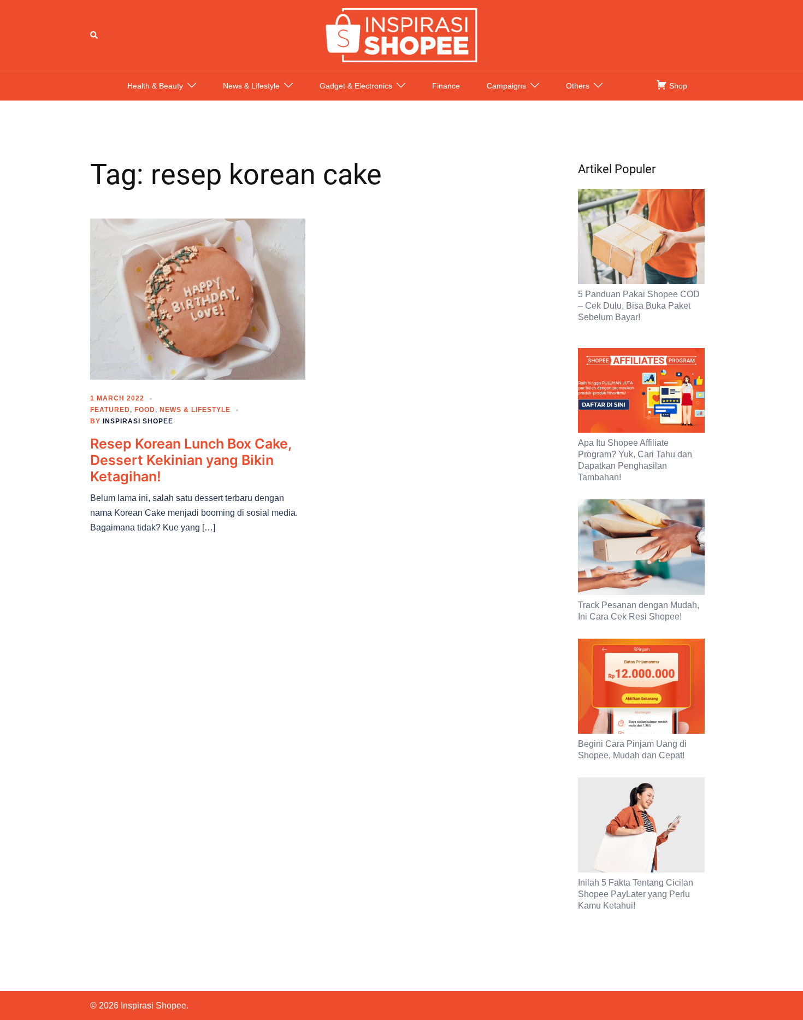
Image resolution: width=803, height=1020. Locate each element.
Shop (677, 85)
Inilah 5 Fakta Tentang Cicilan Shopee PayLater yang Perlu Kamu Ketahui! (635, 894)
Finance (446, 85)
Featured (110, 410)
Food (144, 410)
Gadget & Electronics (356, 85)
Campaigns (506, 85)
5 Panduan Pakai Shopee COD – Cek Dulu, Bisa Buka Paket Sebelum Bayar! (639, 306)
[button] (94, 35)
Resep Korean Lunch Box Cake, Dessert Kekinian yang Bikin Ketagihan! (190, 460)
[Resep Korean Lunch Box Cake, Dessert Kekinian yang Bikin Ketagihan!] (197, 298)
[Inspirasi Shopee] (401, 34)
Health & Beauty (155, 85)
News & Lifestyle (251, 85)
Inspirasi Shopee (138, 421)
